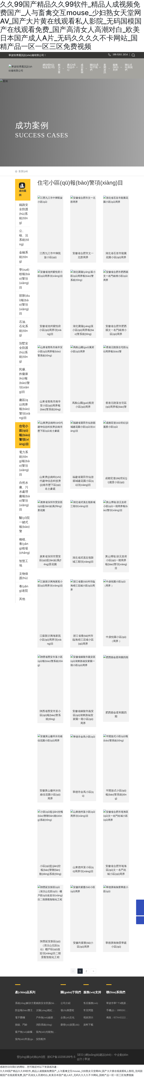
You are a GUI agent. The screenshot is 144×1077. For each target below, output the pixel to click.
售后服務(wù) (90, 1003)
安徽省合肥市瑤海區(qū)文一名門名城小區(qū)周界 (116, 869)
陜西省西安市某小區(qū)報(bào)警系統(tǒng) (50, 715)
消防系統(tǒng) (44, 1024)
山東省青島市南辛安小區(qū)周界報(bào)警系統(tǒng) (50, 405)
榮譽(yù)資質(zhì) (70, 1024)
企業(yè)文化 (67, 1017)
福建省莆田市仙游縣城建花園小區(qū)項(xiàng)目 (83, 480)
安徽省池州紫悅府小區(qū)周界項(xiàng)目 (50, 330)
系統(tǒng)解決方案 (25, 1003)
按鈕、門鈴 (21, 1024)
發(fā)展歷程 (67, 1010)
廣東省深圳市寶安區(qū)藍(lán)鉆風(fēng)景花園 (50, 560)
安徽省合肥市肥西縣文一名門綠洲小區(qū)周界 (116, 330)
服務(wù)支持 (92, 992)
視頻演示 (88, 1017)
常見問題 (88, 1010)
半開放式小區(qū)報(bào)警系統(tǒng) (116, 794)
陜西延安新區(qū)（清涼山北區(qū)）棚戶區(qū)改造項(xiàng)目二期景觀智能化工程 (50, 949)
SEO (80, 1054)
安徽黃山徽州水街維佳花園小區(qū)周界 (50, 794)
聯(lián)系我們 (115, 992)
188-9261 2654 (120, 54)
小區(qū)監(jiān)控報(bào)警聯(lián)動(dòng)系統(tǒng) (50, 869)
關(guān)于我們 (71, 992)
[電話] (140, 904)
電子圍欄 (20, 1017)
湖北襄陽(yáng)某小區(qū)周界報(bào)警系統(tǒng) (83, 330)
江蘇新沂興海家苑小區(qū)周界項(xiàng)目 (50, 639)
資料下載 (88, 1024)
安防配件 (41, 1039)
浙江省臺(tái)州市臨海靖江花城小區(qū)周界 (83, 639)
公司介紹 (65, 1003)
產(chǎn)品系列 (25, 992)
